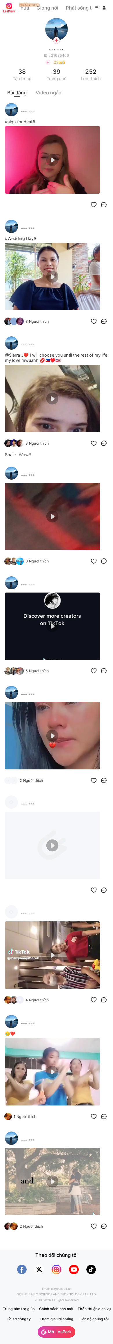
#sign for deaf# (20, 121)
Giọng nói (47, 8)
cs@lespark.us (61, 1289)
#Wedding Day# (20, 238)
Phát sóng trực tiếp (87, 8)
